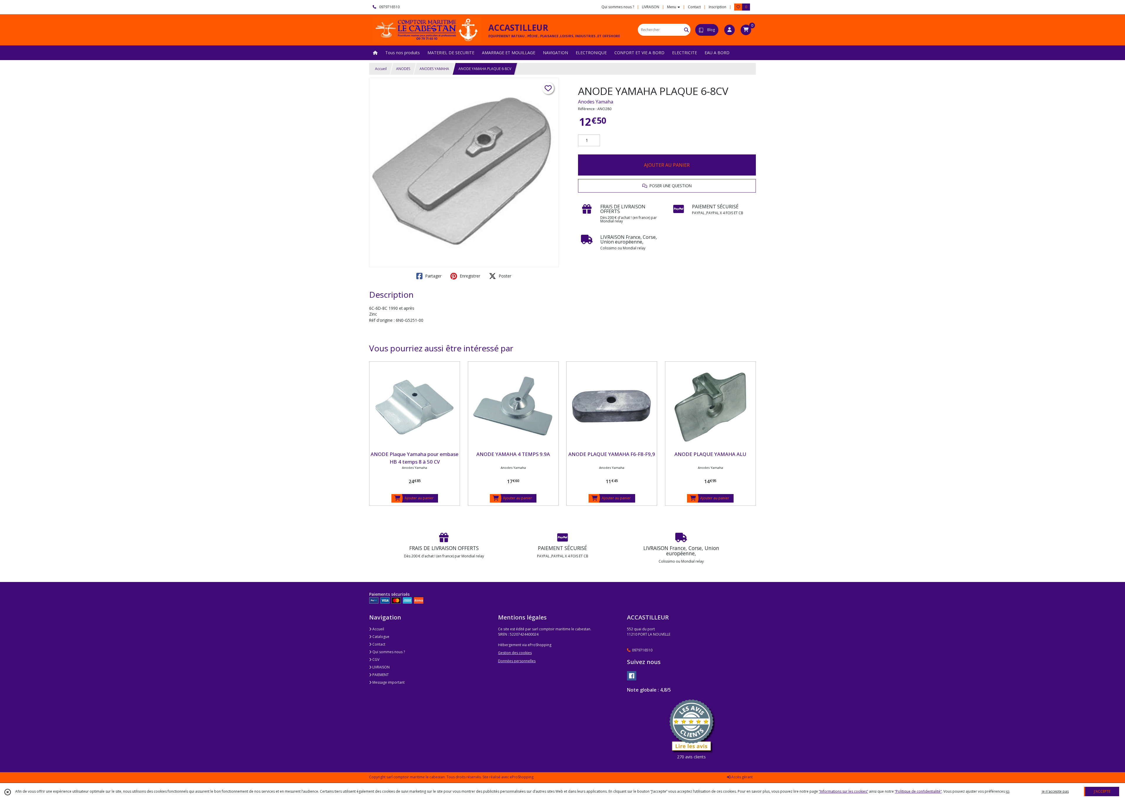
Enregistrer (469, 276)
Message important (388, 682)
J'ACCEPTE (1102, 791)
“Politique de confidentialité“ (918, 791)
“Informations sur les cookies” (843, 791)
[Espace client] (729, 29)
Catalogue (380, 636)
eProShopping (521, 777)
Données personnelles (517, 660)
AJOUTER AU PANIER (667, 165)
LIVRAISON (380, 667)
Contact (694, 6)
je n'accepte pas (1055, 791)
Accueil (381, 68)
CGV (375, 659)
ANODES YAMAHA (434, 68)
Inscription (717, 6)
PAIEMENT (380, 674)
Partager (433, 276)
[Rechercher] (686, 29)
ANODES (403, 68)
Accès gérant (741, 777)
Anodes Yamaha (595, 101)
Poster (504, 276)
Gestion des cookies (515, 652)
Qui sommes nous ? (388, 651)
